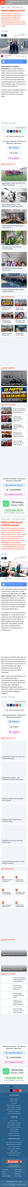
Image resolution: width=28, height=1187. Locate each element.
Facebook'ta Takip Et (15, 485)
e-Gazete (14, 1103)
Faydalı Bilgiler (14, 1131)
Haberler (3, 7)
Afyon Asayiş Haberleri (14, 1113)
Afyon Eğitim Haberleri (14, 1125)
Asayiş (8, 7)
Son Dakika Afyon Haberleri (14, 1142)
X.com (15, 153)
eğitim (12, 697)
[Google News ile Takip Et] (23, 56)
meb (5, 554)
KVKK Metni (17, 1173)
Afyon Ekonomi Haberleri (14, 1109)
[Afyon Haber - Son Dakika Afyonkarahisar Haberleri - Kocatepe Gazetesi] (14, 1161)
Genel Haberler (14, 1120)
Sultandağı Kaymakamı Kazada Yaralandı (15, 2)
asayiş (6, 31)
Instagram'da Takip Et (15, 494)
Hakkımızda (5, 1169)
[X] (11, 1090)
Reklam (4, 1173)
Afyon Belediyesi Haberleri (14, 1144)
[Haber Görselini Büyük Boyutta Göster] (14, 46)
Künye (3, 1171)
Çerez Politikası (18, 1171)
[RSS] (20, 1090)
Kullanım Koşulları (6, 1176)
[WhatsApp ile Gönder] (20, 131)
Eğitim (8, 519)
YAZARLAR (6, 1086)
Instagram (15, 158)
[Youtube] (17, 1090)
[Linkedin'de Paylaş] (14, 131)
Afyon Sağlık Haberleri (14, 1123)
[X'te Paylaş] (5, 35)
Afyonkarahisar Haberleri (14, 1153)
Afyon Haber (14, 1151)
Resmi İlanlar (14, 1101)
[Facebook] (8, 1090)
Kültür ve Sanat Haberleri (14, 1127)
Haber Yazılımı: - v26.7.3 (14, 1185)
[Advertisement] (14, 110)
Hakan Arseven (8, 579)
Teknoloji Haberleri (14, 1135)
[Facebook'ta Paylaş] (2, 35)
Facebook (15, 147)
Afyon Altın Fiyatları (14, 1155)
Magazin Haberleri (14, 1133)
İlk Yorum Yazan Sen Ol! (15, 136)
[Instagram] (14, 1090)
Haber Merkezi (8, 56)
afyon (13, 123)
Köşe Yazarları (14, 1099)
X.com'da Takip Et (15, 490)
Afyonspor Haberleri (14, 1111)
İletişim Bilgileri (18, 1176)
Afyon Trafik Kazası (14, 1146)
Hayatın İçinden (14, 1129)
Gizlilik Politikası (18, 1169)
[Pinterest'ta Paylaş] (17, 131)
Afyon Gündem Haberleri (14, 1105)
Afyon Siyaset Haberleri (14, 1107)
